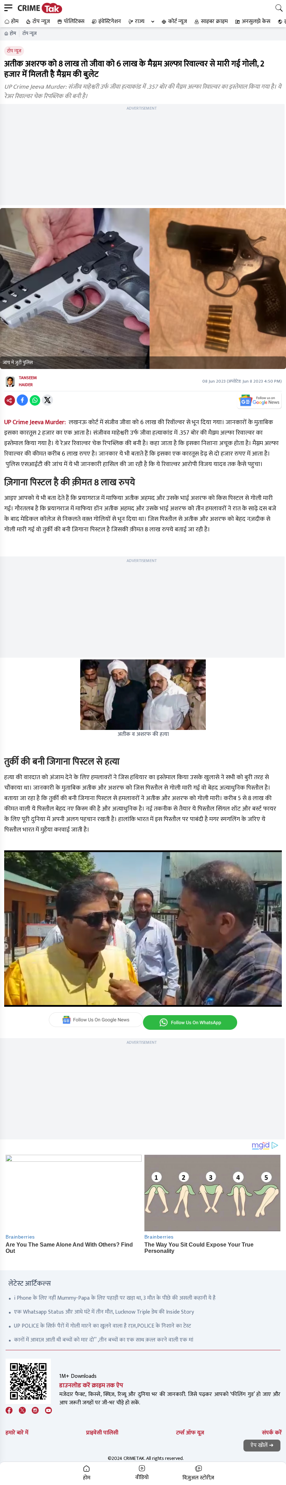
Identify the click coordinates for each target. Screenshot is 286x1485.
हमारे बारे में (17, 1433)
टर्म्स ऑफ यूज (190, 1433)
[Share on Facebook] (22, 400)
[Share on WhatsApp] (34, 400)
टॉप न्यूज (29, 33)
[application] (143, 928)
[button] (10, 21)
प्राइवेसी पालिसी (102, 1433)
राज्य (139, 21)
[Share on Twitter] (47, 400)
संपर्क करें (272, 1433)
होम (13, 33)
